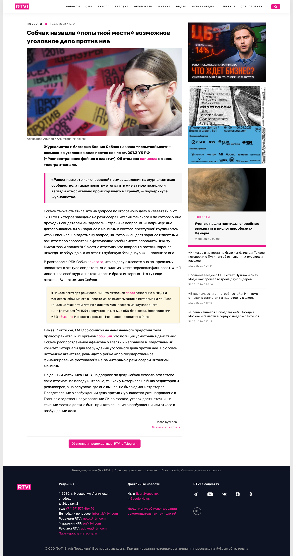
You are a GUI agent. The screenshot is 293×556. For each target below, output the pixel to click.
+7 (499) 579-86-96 (80, 508)
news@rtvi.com (94, 518)
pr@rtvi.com (92, 523)
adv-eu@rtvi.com (94, 528)
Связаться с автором (166, 427)
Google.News (140, 498)
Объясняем (143, 6)
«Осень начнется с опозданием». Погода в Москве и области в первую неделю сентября (223, 314)
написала (148, 159)
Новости (73, 6)
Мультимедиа (203, 6)
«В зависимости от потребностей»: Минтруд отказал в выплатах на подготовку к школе (223, 296)
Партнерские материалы (78, 533)
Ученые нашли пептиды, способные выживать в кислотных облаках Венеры (227, 228)
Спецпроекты (252, 6)
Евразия (122, 6)
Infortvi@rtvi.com (105, 513)
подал (130, 293)
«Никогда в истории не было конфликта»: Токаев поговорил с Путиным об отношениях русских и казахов (226, 256)
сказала (96, 262)
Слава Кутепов (166, 422)
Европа (104, 6)
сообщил (104, 336)
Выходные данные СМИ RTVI (91, 470)
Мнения (164, 6)
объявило (66, 317)
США (89, 6)
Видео (181, 6)
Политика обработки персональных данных (191, 470)
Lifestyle (227, 6)
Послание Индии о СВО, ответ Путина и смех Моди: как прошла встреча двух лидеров (223, 277)
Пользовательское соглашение (136, 470)
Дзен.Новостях (147, 493)
